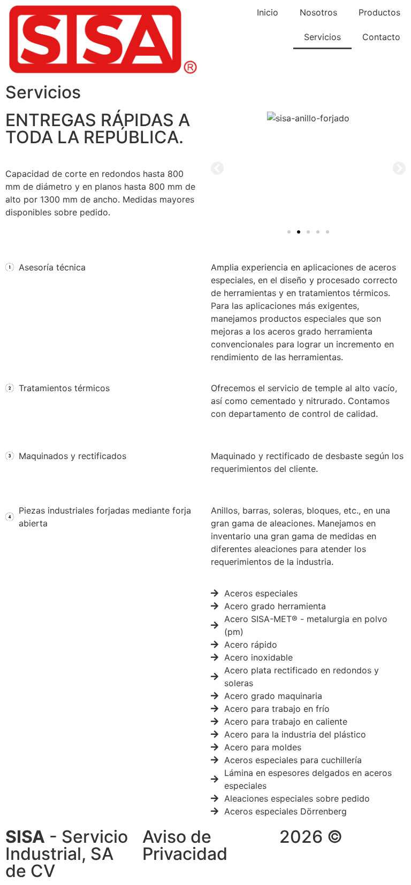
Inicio (267, 12)
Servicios (322, 37)
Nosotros (318, 12)
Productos (379, 12)
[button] (217, 167)
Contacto (381, 37)
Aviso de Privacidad (184, 845)
